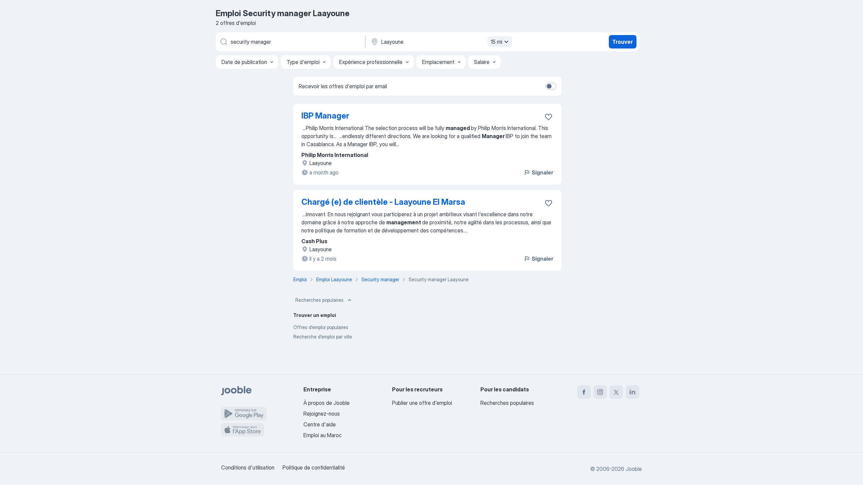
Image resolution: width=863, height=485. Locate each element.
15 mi (496, 41)
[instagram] (600, 392)
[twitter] (616, 392)
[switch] (550, 86)
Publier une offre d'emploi (422, 402)
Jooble (634, 468)
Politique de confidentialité (313, 467)
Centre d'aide (319, 424)
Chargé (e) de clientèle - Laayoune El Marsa (383, 202)
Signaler (542, 172)
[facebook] (584, 392)
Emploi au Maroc (322, 435)
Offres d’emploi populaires (320, 327)
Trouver (622, 41)
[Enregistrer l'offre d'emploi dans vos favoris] (548, 117)
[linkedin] (632, 392)
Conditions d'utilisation (247, 467)
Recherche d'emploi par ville (322, 337)
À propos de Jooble (326, 402)
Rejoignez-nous (321, 413)
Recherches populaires (319, 300)
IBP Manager (325, 116)
